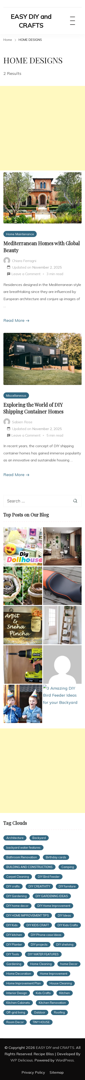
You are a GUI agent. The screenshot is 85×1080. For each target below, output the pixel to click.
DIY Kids (12, 925)
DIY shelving (64, 944)
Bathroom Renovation (21, 857)
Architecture (15, 838)
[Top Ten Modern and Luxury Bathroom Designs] (62, 546)
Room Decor (15, 1022)
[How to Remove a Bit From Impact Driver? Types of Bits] (22, 664)
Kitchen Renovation (52, 1002)
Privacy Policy (33, 1072)
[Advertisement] (42, 128)
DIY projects (39, 944)
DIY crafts (13, 886)
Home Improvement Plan (23, 983)
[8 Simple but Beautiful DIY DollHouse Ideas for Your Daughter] (22, 546)
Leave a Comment (26, 274)
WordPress (65, 1060)
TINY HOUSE (41, 1022)
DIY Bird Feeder (49, 876)
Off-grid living (15, 1012)
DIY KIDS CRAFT (38, 925)
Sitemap (57, 1072)
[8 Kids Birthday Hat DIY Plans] (22, 704)
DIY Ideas (64, 915)
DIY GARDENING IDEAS (52, 896)
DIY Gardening (16, 896)
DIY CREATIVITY (39, 886)
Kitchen (64, 993)
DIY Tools (12, 954)
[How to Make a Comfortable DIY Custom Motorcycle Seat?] (62, 585)
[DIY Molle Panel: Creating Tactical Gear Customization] (62, 664)
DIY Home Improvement (53, 905)
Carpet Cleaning (17, 876)
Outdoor (39, 1012)
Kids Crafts (43, 993)
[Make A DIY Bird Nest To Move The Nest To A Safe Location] (22, 585)
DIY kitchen (14, 935)
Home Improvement (53, 973)
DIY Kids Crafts (68, 925)
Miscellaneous (16, 395)
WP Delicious (21, 1060)
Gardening (13, 964)
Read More (13, 320)
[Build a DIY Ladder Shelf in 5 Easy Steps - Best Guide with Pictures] (62, 625)
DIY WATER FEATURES (43, 954)
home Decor (69, 964)
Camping (67, 867)
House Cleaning (61, 983)
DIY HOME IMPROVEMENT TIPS (27, 915)
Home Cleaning (41, 964)
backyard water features (23, 847)
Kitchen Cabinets (18, 1002)
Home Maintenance (20, 234)
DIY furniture (67, 886)
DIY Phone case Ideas (46, 935)
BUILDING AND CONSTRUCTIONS (29, 867)
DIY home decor (17, 905)
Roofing (59, 1012)
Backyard (39, 838)
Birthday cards (56, 857)
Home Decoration (18, 973)
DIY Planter (14, 944)
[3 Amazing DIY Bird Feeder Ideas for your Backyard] (62, 695)
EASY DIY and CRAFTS (31, 20)
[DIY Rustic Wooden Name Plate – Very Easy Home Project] (22, 625)
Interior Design (16, 993)
